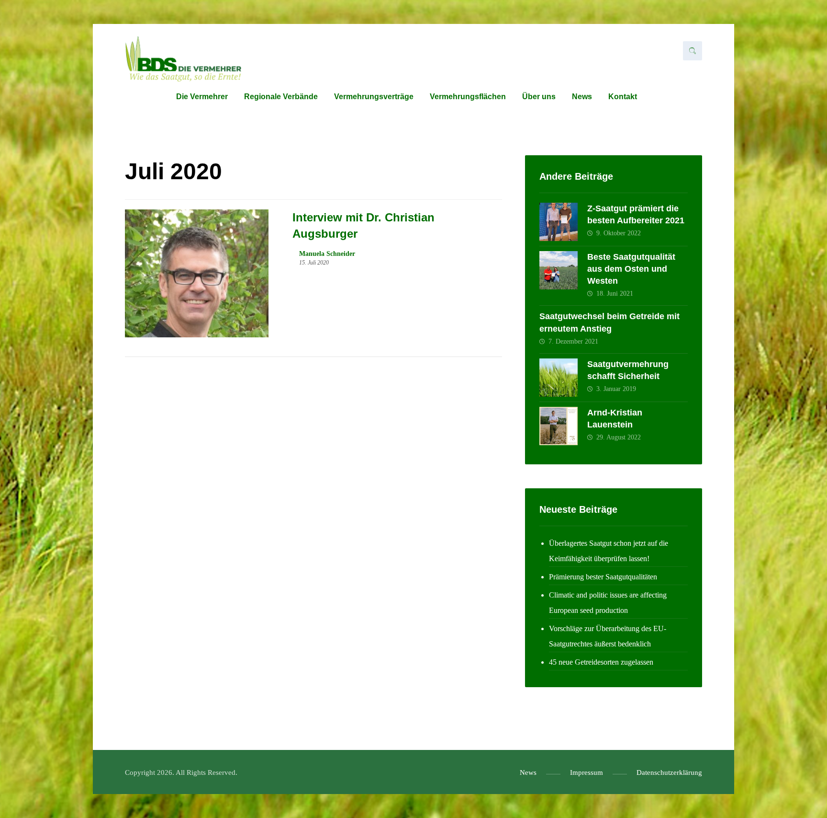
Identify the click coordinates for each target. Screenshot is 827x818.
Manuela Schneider (327, 254)
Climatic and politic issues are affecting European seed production (608, 602)
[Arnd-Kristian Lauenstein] (558, 426)
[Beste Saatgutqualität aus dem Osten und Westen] (558, 270)
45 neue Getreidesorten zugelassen (601, 662)
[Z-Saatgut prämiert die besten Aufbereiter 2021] (558, 222)
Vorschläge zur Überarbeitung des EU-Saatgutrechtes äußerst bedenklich (607, 636)
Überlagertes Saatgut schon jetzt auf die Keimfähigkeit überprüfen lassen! (608, 551)
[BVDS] (183, 58)
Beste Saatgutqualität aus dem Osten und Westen (631, 269)
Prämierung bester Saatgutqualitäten (603, 577)
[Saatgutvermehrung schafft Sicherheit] (558, 377)
